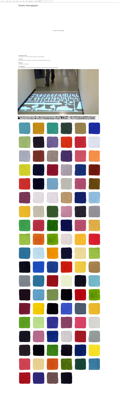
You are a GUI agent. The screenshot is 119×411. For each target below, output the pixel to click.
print (26, 1)
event (14, 1)
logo (23, 1)
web (21, 1)
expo (10, 1)
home (2, 1)
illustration (30, 1)
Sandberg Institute (48, 67)
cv (4, 1)
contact (35, 1)
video (17, 1)
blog (7, 1)
